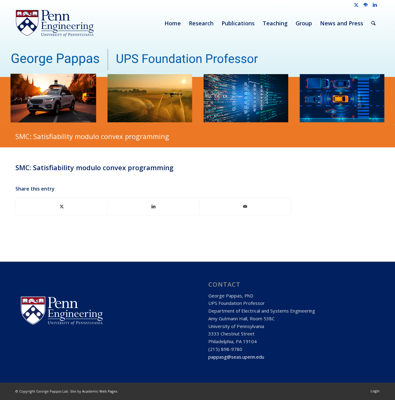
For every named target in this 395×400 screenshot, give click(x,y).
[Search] (373, 23)
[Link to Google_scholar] (365, 4)
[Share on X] (61, 206)
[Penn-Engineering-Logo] (54, 23)
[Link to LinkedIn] (375, 4)
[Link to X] (356, 4)
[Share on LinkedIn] (153, 206)
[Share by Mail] (245, 206)
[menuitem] (172, 23)
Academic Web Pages (99, 391)
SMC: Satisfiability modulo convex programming (92, 136)
